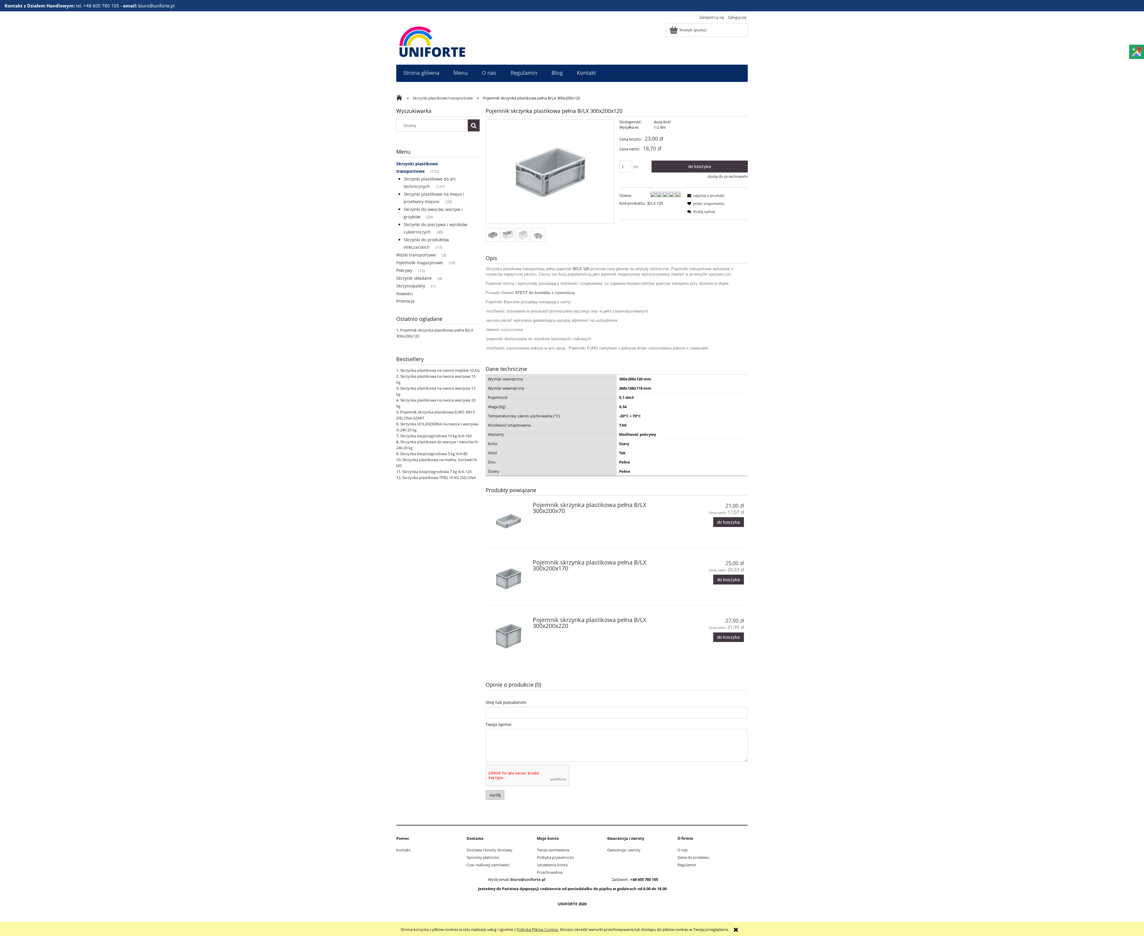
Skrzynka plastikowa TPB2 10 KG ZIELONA (439, 477)
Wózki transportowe (416, 255)
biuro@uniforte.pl (527, 879)
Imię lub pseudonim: (506, 702)
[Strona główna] (432, 40)
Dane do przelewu (693, 857)
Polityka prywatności (555, 857)
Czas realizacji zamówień (488, 864)
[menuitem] (421, 73)
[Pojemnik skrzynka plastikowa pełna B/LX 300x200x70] (508, 521)
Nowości (404, 293)
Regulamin (686, 864)
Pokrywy (404, 270)
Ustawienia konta (552, 864)
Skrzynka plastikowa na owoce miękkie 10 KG (440, 370)
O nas (682, 850)
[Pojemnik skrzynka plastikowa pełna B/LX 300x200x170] (508, 579)
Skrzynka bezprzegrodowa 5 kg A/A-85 (433, 453)
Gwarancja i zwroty (624, 850)
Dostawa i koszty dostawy (489, 850)
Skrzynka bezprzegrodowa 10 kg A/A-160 (436, 436)
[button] (705, 195)
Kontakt (403, 850)
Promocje (405, 301)
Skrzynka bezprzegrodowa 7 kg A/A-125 (437, 471)
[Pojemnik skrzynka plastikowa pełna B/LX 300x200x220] (508, 636)
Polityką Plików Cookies (537, 929)
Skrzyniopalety (410, 286)
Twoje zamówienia (553, 850)
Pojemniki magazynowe (419, 262)
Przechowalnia (549, 872)
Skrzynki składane (414, 278)
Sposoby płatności (483, 857)
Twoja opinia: (499, 724)
